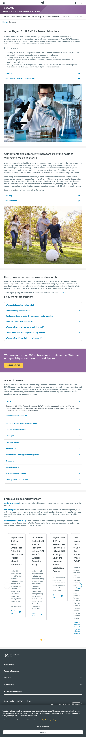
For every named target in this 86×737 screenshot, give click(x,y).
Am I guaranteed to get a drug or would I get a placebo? (29, 316)
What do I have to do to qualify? (19, 322)
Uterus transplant (12, 467)
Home (5, 22)
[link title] (43, 2)
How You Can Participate (33, 16)
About (6, 16)
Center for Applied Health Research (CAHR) (21, 423)
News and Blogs (69, 16)
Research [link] (12, 22)
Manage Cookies (43, 726)
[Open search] (81, 2)
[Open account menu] (75, 2)
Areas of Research (53, 16)
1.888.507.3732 (64, 292)
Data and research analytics (16, 429)
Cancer (8, 401)
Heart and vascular (13, 442)
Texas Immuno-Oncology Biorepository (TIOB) (22, 455)
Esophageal (10, 436)
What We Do (16, 16)
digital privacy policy (48, 720)
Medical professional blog (15, 521)
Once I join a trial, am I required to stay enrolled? (26, 333)
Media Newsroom (11, 503)
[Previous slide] (7, 586)
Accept (43, 732)
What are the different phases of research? (24, 338)
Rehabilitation (11, 448)
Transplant (10, 461)
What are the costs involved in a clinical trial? (25, 327)
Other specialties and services (17, 480)
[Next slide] (79, 586)
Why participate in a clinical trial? (20, 305)
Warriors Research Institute (16, 473)
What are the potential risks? (18, 311)
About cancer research (15, 416)
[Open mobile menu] (4, 2)
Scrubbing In (10, 510)
